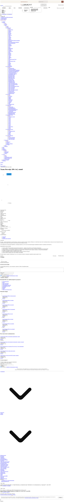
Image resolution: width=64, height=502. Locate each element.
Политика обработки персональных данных (7, 494)
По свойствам (10, 106)
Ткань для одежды (5, 283)
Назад (5, 23)
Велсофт (3, 287)
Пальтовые (2, 460)
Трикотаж (2, 477)
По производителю (11, 131)
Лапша (1, 474)
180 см (3, 288)
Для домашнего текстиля (6, 285)
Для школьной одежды (4, 464)
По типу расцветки (11, 137)
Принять (60, 497)
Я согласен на (10, 275)
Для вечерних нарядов (4, 465)
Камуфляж (2, 469)
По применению (11, 68)
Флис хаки (2, 476)
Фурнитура (8, 141)
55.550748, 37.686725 (6, 492)
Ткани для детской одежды (7, 289)
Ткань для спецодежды (4, 471)
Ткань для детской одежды (5, 461)
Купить (3, 298)
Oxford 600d (2, 470)
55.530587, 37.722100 (6, 485)
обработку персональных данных (12, 275)
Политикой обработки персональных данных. (32, 497)
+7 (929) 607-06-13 (43, 4)
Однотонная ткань (5, 281)
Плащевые (2, 457)
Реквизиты (2, 412)
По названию (10, 29)
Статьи (1, 413)
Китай (3, 282)
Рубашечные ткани (3, 466)
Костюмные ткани (3, 463)
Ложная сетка (2, 472)
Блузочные (2, 456)
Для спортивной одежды (4, 462)
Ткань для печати (5, 284)
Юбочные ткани (3, 455)
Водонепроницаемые (4, 459)
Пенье (1, 475)
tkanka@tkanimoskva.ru (5, 481)
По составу (10, 96)
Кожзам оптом (2, 473)
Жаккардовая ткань (3, 478)
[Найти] (62, 2)
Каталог (5, 24)
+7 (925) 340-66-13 (43, 5)
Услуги (5, 156)
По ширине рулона (11, 116)
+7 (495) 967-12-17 (27, 4)
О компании (6, 151)
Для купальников (3, 467)
